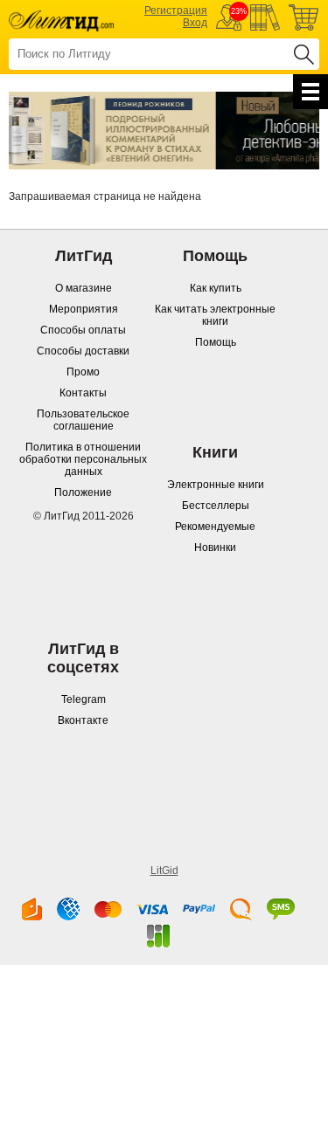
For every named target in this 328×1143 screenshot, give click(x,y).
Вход (195, 23)
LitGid (164, 870)
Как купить (215, 288)
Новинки (215, 547)
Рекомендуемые (215, 526)
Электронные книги (215, 485)
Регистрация (175, 10)
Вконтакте (83, 720)
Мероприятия (83, 309)
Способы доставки (83, 351)
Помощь (215, 342)
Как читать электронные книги (215, 315)
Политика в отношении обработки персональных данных (83, 459)
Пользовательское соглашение (83, 420)
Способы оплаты (83, 330)
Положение (83, 492)
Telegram (83, 699)
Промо (83, 372)
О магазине (83, 288)
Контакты (83, 393)
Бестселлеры (215, 505)
